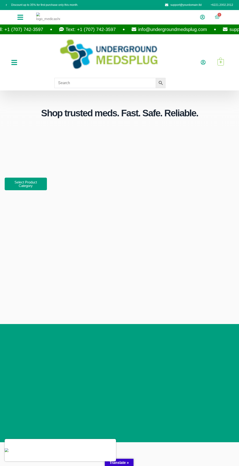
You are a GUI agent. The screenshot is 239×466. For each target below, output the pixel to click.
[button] (20, 17)
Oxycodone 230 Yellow (49, 450)
